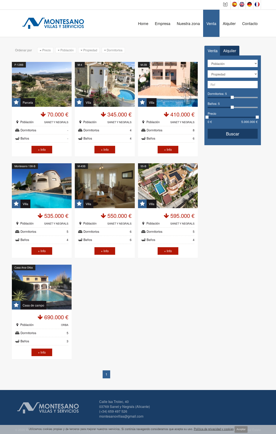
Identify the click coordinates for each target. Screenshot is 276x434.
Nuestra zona (188, 23)
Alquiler (229, 23)
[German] (249, 4)
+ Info (42, 149)
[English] (242, 4)
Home (143, 23)
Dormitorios (114, 50)
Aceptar (241, 429)
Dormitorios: (217, 93)
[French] (257, 4)
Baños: (214, 103)
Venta (211, 23)
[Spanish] (234, 4)
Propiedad (89, 50)
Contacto (250, 23)
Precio (46, 50)
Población (67, 50)
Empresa (162, 23)
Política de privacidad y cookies (214, 429)
